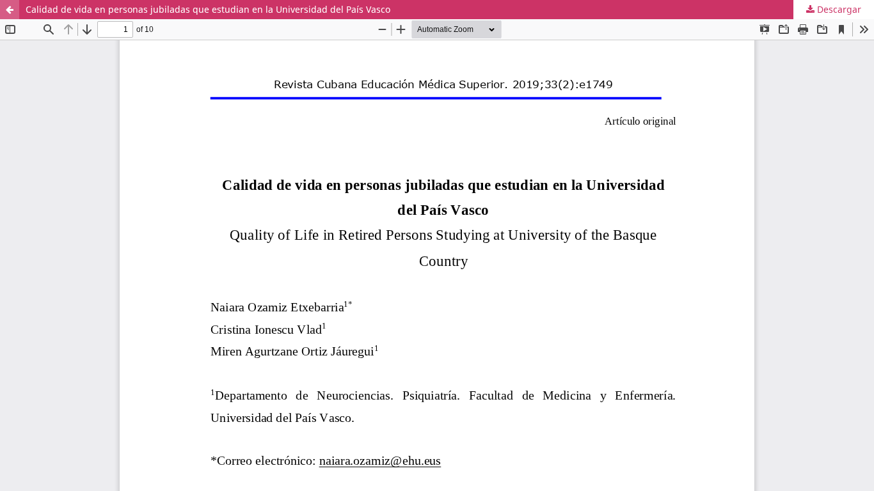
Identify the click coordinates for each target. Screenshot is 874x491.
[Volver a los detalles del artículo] (9, 9)
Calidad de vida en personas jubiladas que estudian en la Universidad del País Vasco (208, 9)
